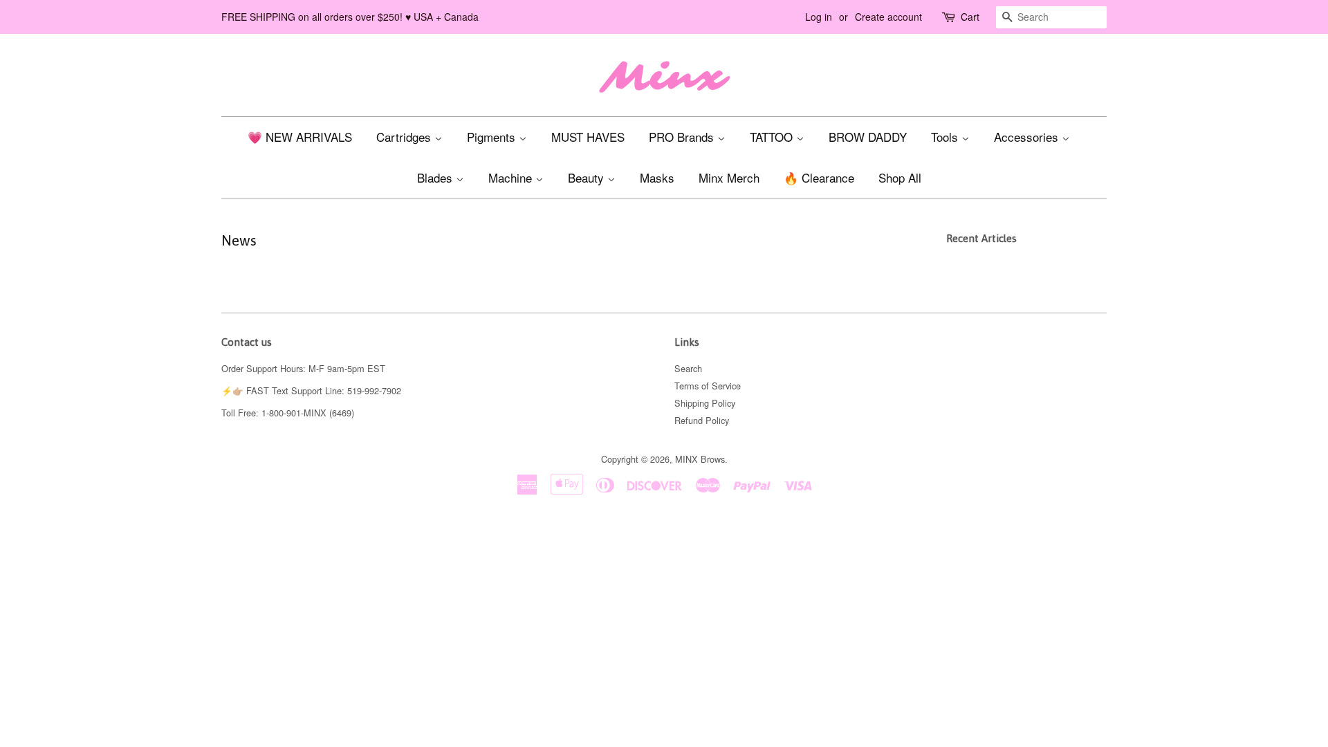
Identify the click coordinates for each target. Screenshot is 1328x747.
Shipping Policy (704, 402)
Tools (946, 136)
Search (688, 368)
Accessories (1028, 136)
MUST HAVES (588, 136)
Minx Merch (729, 177)
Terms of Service (707, 385)
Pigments (493, 136)
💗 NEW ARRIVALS (300, 136)
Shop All (899, 177)
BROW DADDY (868, 136)
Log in (818, 17)
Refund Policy (701, 420)
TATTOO (773, 136)
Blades (436, 177)
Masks (657, 177)
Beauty (587, 177)
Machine (511, 177)
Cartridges (405, 136)
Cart (970, 17)
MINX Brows (700, 458)
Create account (888, 17)
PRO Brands (683, 136)
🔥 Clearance (819, 177)
